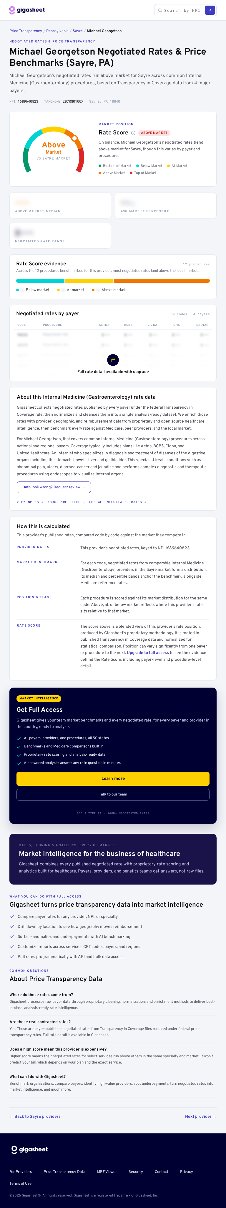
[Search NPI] (210, 10)
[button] (133, 133)
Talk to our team (113, 794)
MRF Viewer (107, 1172)
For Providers (20, 1172)
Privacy (186, 1172)
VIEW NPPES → (30, 501)
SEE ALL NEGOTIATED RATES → (118, 501)
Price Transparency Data (64, 1172)
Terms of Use (20, 1183)
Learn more (113, 779)
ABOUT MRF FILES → (66, 501)
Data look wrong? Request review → (53, 487)
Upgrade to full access (148, 652)
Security (136, 1172)
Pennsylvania (57, 31)
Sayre (78, 31)
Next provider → (201, 1116)
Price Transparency (25, 31)
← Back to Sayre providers (35, 1116)
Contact (161, 1172)
